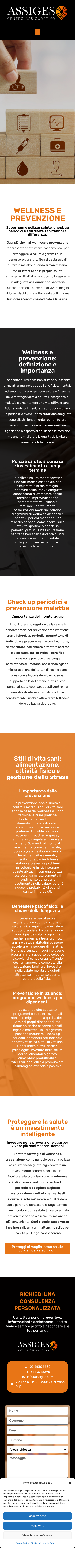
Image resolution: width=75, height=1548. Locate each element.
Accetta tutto (37, 1516)
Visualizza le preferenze (37, 1535)
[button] (70, 1483)
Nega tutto (37, 1525)
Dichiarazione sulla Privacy (44, 1543)
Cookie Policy (22, 1543)
